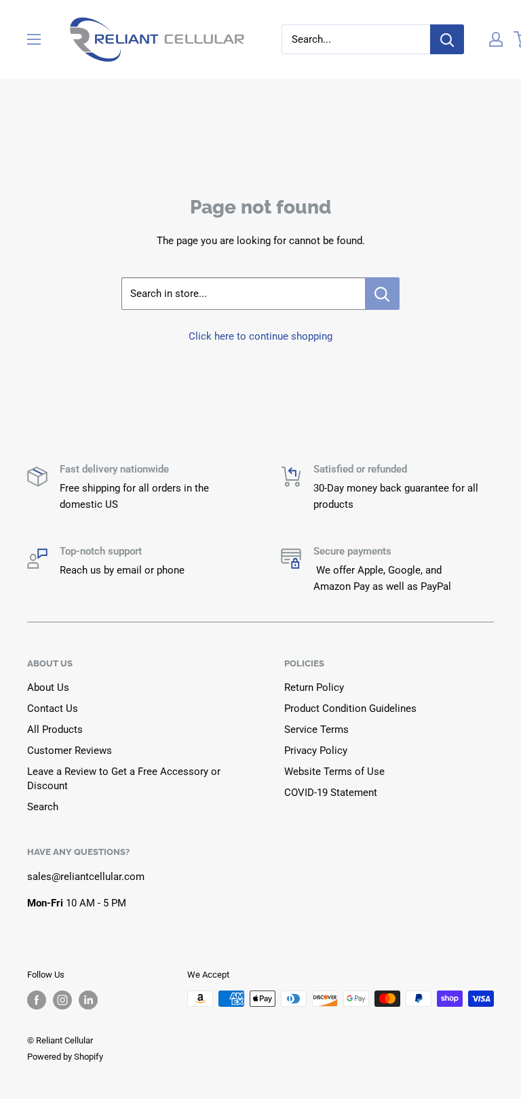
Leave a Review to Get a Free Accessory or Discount (123, 778)
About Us (48, 687)
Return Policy (314, 687)
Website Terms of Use (334, 771)
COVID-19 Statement (330, 792)
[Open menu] (34, 39)
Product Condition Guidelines (350, 708)
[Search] (447, 39)
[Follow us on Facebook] (36, 1000)
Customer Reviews (69, 750)
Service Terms (316, 729)
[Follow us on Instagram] (62, 1000)
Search (42, 807)
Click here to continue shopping (260, 336)
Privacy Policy (315, 750)
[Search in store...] (382, 293)
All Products (55, 729)
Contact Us (52, 708)
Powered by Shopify (65, 1057)
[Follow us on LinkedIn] (88, 1000)
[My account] (496, 39)
